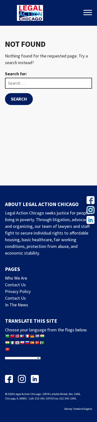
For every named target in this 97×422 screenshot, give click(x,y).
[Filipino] (22, 336)
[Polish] (22, 343)
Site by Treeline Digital (78, 409)
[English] (17, 336)
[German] (32, 336)
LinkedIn (35, 379)
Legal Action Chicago (30, 13)
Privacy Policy (18, 291)
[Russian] (27, 343)
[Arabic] (7, 336)
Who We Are (16, 278)
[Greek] (37, 336)
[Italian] (12, 343)
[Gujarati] (42, 336)
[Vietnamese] (7, 349)
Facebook (9, 379)
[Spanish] (32, 343)
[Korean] (17, 343)
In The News (16, 305)
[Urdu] (42, 343)
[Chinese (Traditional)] (12, 336)
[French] (27, 336)
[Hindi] (7, 343)
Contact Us (15, 285)
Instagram (22, 379)
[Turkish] (37, 343)
